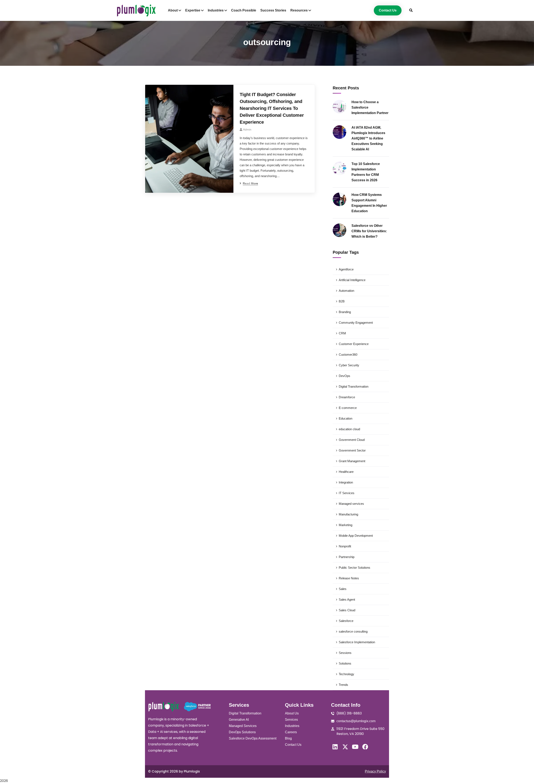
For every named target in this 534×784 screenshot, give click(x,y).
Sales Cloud (347, 610)
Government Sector (352, 450)
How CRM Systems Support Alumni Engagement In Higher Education (369, 203)
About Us (292, 713)
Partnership (346, 557)
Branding (345, 312)
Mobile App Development (356, 535)
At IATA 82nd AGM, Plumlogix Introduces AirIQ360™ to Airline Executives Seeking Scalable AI (368, 138)
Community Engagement (356, 322)
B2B (342, 301)
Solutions (345, 663)
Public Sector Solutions (354, 567)
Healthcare (346, 471)
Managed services (351, 503)
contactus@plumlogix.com (355, 721)
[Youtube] (355, 747)
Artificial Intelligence (352, 280)
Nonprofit (345, 546)
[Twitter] (345, 747)
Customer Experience (354, 344)
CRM (342, 333)
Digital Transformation (353, 386)
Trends (343, 684)
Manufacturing (348, 514)
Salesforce (346, 621)
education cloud (349, 429)
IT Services (346, 493)
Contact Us (293, 744)
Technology (346, 674)
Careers (291, 732)
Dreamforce (347, 397)
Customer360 (348, 354)
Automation (346, 290)
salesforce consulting (353, 631)
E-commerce (348, 408)
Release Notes (349, 578)
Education (345, 418)
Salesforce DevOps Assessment (252, 738)
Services (291, 719)
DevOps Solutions (242, 732)
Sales (342, 589)
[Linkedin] (335, 747)
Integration (346, 482)
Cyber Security (349, 365)
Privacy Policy (375, 771)
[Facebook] (365, 747)
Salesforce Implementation (357, 642)
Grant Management (352, 461)
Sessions (345, 653)
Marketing (345, 525)
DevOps (344, 376)
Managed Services (243, 726)
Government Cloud (352, 439)
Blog (288, 738)
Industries (292, 726)
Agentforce (346, 269)
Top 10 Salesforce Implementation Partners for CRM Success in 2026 (365, 172)
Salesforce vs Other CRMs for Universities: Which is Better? (369, 231)
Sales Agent (347, 599)
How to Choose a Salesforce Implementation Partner (369, 107)
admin (247, 129)
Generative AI (239, 719)
